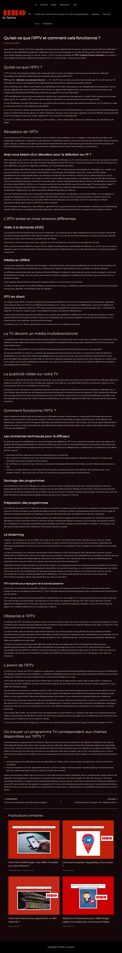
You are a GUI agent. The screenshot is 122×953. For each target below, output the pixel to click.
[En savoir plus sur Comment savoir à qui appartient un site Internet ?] (34, 895)
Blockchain (65, 5)
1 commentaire (14, 870)
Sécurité (106, 14)
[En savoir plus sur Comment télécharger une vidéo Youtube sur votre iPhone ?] (34, 839)
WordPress (47, 24)
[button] (30, 14)
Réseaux (95, 14)
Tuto (37, 24)
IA (36, 5)
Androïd (44, 5)
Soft (75, 5)
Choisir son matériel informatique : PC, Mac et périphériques (61, 14)
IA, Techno (9, 17)
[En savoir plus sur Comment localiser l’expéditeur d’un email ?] (88, 839)
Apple (53, 5)
